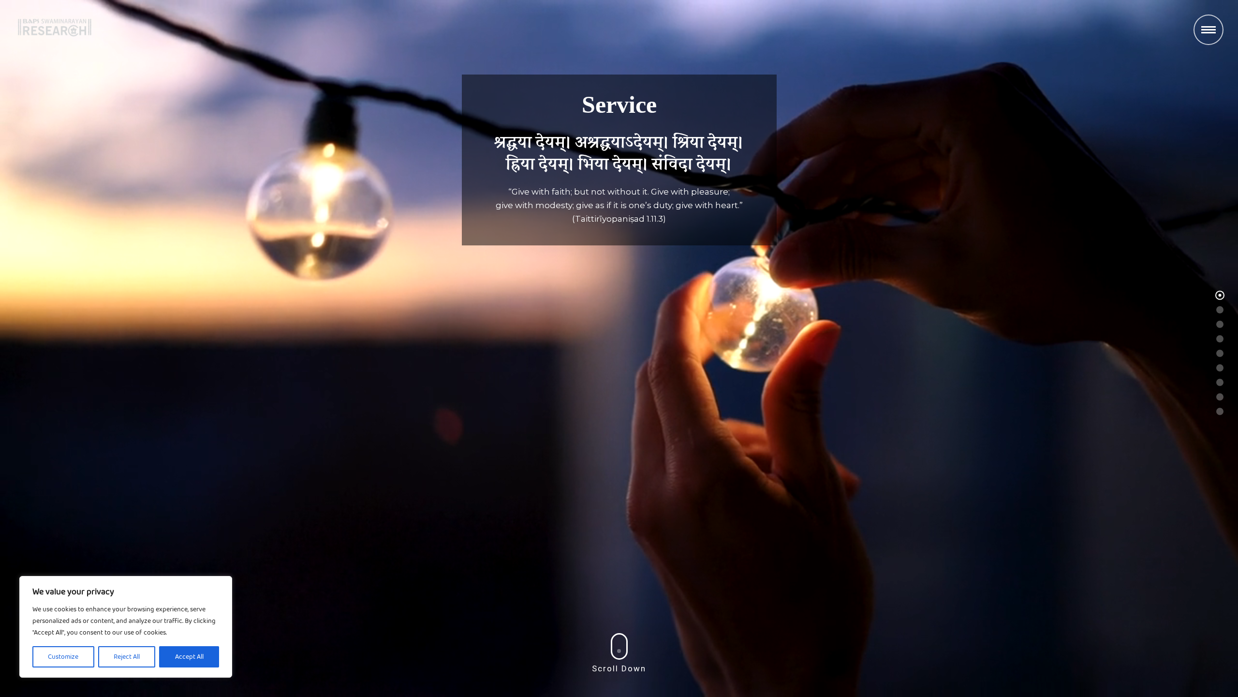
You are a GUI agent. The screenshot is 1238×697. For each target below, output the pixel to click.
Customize (63, 657)
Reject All (127, 657)
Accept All (189, 657)
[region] (125, 627)
